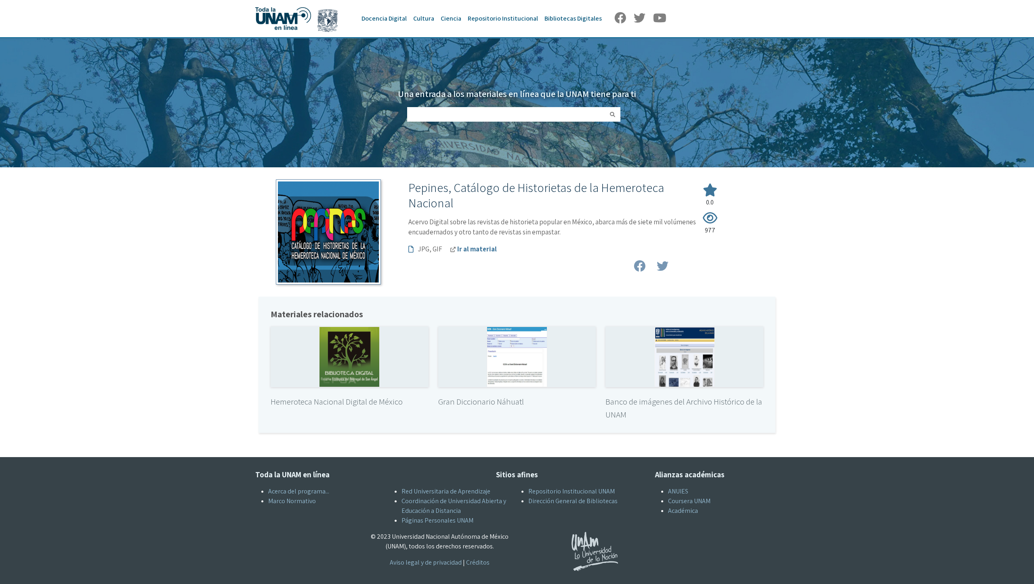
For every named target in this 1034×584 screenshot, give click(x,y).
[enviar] (612, 114)
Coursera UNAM (689, 501)
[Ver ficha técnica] (349, 356)
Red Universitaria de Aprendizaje (445, 491)
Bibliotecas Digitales (573, 18)
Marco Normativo (292, 501)
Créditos (478, 562)
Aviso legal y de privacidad (426, 562)
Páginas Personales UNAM (437, 520)
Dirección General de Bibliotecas (573, 501)
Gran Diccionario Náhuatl (481, 401)
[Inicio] (300, 7)
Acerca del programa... (298, 491)
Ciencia (451, 18)
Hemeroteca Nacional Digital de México (337, 401)
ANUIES (678, 491)
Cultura (423, 18)
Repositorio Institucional (503, 18)
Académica (683, 510)
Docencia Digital (384, 18)
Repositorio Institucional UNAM (571, 491)
